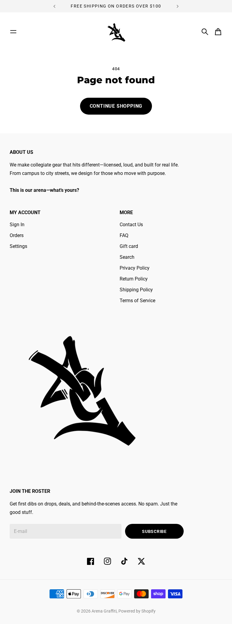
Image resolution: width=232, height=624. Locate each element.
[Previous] (54, 6)
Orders (17, 235)
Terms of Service (137, 300)
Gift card (129, 246)
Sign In (17, 224)
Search (127, 257)
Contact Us (131, 224)
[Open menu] (13, 32)
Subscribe (154, 531)
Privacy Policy (135, 268)
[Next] (177, 6)
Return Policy (134, 279)
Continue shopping (116, 106)
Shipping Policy (136, 290)
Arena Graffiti (104, 611)
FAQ (124, 235)
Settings (18, 246)
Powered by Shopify (137, 611)
